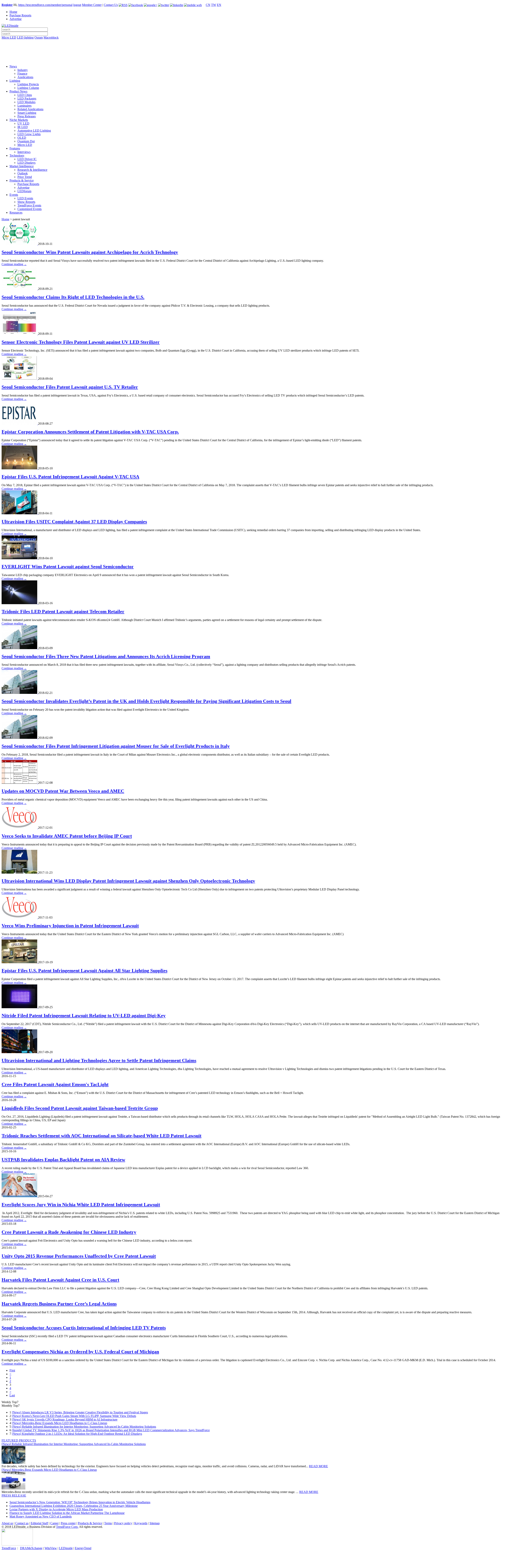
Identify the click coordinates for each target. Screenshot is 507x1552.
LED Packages (26, 98)
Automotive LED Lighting (34, 130)
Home (13, 11)
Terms (108, 1523)
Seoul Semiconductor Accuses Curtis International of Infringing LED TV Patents (84, 1327)
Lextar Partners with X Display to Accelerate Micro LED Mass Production (56, 1509)
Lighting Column (28, 87)
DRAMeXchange (31, 1548)
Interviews (23, 152)
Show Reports (26, 202)
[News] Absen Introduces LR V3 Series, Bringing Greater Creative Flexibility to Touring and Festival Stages (80, 1412)
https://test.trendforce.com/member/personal (45, 5)
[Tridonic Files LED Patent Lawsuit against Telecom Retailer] (20, 603)
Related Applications (30, 109)
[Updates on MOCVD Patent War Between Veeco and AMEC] (20, 782)
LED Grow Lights (29, 134)
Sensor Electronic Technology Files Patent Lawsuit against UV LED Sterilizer (81, 342)
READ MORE (318, 1466)
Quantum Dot (26, 141)
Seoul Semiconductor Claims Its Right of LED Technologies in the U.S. (73, 297)
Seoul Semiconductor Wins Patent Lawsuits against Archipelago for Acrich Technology (90, 252)
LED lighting (25, 37)
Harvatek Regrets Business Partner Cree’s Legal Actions (59, 1303)
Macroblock (51, 37)
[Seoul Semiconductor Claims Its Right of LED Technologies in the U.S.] (20, 288)
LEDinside (66, 1548)
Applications (25, 77)
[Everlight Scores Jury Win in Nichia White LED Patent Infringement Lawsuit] (20, 1196)
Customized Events (29, 209)
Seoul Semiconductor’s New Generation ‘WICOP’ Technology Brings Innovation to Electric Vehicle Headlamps (80, 1502)
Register (7, 5)
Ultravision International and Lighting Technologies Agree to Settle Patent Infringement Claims (99, 1060)
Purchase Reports (20, 15)
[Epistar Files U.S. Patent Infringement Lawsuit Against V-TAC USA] (20, 468)
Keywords (140, 1523)
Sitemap (155, 1523)
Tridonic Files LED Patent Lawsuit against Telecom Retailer (63, 611)
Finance (22, 73)
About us (7, 1523)
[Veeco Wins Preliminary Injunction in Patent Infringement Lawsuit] (20, 917)
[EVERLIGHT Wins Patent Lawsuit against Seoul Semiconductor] (20, 558)
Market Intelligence (22, 166)
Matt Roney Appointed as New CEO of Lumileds (41, 1516)
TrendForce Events (29, 205)
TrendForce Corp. (67, 1526)
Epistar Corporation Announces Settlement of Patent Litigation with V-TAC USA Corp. (90, 431)
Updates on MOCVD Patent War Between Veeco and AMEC (63, 791)
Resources (16, 212)
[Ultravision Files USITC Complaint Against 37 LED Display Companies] (20, 513)
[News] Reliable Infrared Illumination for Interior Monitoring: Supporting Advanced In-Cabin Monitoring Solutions (84, 1426)
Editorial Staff (39, 1523)
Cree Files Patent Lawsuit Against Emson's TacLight (55, 1084)
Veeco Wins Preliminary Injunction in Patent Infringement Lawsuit (70, 925)
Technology (17, 155)
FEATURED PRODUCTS (19, 1440)
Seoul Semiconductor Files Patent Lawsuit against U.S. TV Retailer (70, 387)
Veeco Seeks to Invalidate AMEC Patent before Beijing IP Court (67, 836)
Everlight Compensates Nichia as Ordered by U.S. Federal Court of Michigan (80, 1351)
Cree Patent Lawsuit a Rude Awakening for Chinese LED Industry (69, 1232)
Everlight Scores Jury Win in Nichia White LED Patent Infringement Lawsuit (81, 1204)
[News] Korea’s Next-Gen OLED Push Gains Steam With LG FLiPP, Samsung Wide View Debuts (74, 1416)
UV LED (23, 123)
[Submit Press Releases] (253, 53)
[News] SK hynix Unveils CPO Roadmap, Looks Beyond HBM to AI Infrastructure (64, 1419)
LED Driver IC (27, 159)
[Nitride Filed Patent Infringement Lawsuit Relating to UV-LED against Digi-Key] (20, 1007)
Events (14, 194)
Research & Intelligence (32, 169)
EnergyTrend (83, 1548)
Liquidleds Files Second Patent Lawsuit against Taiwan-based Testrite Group (80, 1108)
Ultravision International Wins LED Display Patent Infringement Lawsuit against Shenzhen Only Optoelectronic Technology (128, 880)
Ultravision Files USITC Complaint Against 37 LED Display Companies (74, 521)
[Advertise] (253, 47)
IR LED (22, 127)
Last (12, 1395)
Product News (18, 91)
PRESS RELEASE (14, 1495)
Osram (38, 37)
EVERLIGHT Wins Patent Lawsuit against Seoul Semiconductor (68, 566)
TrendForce (9, 1548)
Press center (68, 1523)
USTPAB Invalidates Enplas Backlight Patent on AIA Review (63, 1159)
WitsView (51, 1548)
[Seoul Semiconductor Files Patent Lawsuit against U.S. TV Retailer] (20, 378)
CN (208, 5)
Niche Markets (19, 120)
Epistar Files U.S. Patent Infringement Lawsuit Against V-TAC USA (70, 476)
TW (213, 5)
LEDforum (24, 191)
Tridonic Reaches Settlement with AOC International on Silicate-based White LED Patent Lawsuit (101, 1135)
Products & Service (22, 180)
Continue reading (14, 264)
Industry (22, 70)
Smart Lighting (26, 112)
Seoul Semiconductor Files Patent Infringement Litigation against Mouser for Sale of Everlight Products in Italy (116, 746)
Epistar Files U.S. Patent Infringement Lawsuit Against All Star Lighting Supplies (84, 970)
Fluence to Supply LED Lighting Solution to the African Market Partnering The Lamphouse (67, 1513)
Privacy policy (123, 1523)
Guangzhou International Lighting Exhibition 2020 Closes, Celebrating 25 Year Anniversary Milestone (74, 1505)
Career (54, 1523)
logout (77, 5)
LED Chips (24, 95)
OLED (21, 137)
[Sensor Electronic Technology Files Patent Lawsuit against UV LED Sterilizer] (20, 333)
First (12, 1370)
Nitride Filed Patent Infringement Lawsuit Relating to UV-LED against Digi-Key (84, 1015)
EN (219, 5)
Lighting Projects (28, 84)
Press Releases (26, 116)
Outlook (22, 173)
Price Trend (24, 177)
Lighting (15, 80)
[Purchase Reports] (253, 42)
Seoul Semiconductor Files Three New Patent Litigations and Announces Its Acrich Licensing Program (106, 656)
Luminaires (24, 105)
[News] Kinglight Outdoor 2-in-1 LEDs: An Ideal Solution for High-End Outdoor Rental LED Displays (77, 1433)
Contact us (22, 1523)
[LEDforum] (253, 59)
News (13, 66)
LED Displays (26, 162)
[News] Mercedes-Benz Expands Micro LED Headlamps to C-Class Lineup (59, 1423)
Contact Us (111, 5)
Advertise (16, 19)
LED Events (25, 198)
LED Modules (26, 102)
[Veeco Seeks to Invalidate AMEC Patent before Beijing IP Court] (20, 827)
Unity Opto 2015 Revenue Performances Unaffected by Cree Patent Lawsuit (79, 1256)
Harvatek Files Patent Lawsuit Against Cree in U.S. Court (60, 1279)
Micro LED (9, 37)
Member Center (92, 5)
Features (15, 148)
